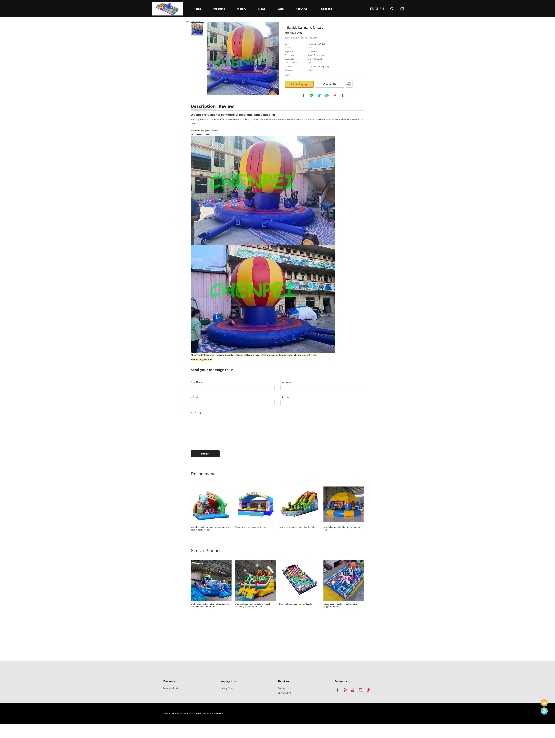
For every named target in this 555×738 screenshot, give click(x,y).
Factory (281, 688)
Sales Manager (544, 702)
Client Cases (284, 693)
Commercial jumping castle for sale (251, 527)
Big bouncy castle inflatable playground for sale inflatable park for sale (210, 605)
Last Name (286, 382)
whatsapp (327, 95)
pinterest (335, 95)
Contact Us (329, 84)
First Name (197, 382)
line (311, 95)
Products (219, 8)
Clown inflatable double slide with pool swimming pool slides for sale (252, 605)
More (287, 75)
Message (196, 412)
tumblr (342, 95)
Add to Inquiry (299, 84)
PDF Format (349, 84)
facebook (303, 95)
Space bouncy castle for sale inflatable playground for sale (341, 605)
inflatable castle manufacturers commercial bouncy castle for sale (210, 528)
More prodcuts (170, 688)
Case (281, 8)
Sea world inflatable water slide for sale (297, 527)
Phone (284, 397)
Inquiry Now (226, 688)
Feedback (326, 8)
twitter (319, 95)
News (262, 8)
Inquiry (241, 8)
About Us (302, 8)
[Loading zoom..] (243, 58)
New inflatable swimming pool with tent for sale (342, 528)
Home (197, 8)
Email (194, 397)
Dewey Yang (544, 711)
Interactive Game (199, 21)
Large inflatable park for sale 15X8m (295, 604)
